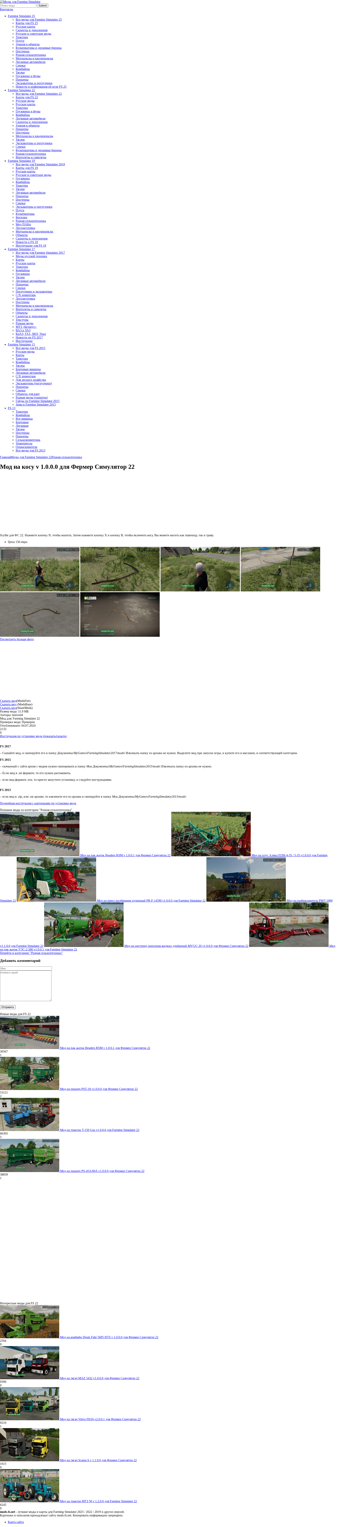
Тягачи (20, 72)
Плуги (20, 40)
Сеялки (21, 65)
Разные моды (24, 323)
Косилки (21, 217)
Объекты (22, 235)
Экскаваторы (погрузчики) (34, 383)
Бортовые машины (28, 369)
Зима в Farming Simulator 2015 (36, 404)
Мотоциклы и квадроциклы (34, 58)
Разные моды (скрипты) (32, 397)
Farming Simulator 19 (21, 160)
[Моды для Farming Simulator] (20, 1)
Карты (20, 259)
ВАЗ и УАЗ (23, 330)
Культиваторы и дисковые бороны (39, 47)
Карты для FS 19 (27, 168)
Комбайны (23, 69)
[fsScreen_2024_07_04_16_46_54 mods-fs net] (280, 590)
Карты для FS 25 (27, 23)
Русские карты (25, 26)
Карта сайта (16, 1522)
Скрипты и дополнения (31, 30)
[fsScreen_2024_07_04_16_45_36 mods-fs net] (39, 635)
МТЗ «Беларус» (26, 326)
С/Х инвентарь (26, 295)
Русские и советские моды (33, 33)
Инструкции (24, 341)
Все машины (24, 418)
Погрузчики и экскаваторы (34, 291)
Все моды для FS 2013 (30, 450)
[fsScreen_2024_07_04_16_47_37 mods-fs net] (120, 590)
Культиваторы (25, 213)
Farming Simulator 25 (21, 16)
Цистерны (22, 51)
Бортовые (22, 422)
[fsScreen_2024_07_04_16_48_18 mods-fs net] (39, 590)
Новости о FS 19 (27, 242)
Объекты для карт (28, 394)
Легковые (22, 425)
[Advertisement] (33, 502)
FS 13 (11, 408)
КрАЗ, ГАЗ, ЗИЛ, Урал (31, 334)
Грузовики (23, 178)
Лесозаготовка (25, 228)
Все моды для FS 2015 (30, 348)
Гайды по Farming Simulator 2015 (37, 401)
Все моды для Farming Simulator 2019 (40, 164)
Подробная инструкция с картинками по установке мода (38, 803)
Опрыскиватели (26, 447)
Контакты (6, 9)
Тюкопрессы (24, 443)
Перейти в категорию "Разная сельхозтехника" (31, 953)
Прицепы (22, 79)
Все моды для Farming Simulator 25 (39, 19)
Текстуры (22, 319)
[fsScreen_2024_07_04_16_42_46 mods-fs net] (120, 635)
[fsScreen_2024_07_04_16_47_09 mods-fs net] (200, 590)
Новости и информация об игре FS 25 (41, 86)
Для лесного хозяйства (31, 379)
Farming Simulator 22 (21, 90)
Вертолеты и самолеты (31, 157)
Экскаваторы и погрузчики (34, 83)
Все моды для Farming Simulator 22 (39, 93)
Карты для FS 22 (27, 97)
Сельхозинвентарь (28, 439)
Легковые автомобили (31, 62)
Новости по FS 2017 (29, 337)
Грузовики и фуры (28, 76)
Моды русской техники (31, 256)
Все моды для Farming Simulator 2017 (40, 252)
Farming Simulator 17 (21, 249)
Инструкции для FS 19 (31, 245)
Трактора (22, 37)
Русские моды (25, 100)
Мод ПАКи (23, 224)
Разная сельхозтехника (31, 55)
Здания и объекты (28, 44)
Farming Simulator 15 (21, 344)
